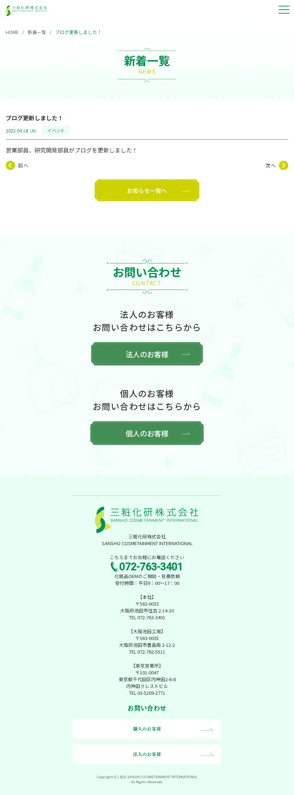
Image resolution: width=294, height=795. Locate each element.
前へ (23, 165)
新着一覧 (37, 32)
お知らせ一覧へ (147, 190)
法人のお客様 (147, 354)
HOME (12, 32)
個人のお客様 (147, 433)
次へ (270, 165)
